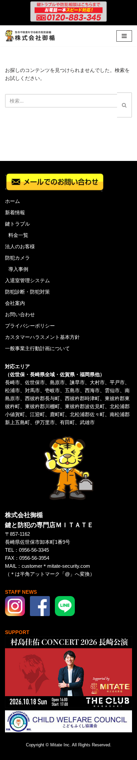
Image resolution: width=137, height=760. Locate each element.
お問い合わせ (20, 314)
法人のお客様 (20, 246)
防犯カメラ (17, 258)
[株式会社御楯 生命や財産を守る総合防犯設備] (30, 36)
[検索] (124, 105)
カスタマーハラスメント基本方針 (42, 337)
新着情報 (15, 212)
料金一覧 (18, 235)
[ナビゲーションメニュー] (124, 36)
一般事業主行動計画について (37, 348)
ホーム (12, 201)
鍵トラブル (17, 224)
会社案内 (15, 303)
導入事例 (18, 269)
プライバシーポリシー (30, 326)
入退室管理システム (27, 280)
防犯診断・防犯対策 (27, 292)
